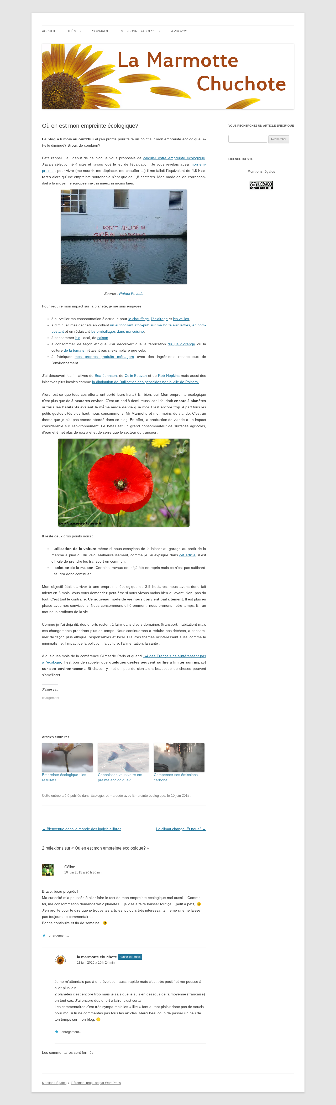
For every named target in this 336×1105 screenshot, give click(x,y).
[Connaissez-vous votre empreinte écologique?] (123, 757)
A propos (179, 31)
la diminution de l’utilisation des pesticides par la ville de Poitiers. (145, 382)
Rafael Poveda (131, 293)
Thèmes (74, 31)
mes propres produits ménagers (104, 356)
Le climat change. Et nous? (181, 829)
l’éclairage (159, 319)
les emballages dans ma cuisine (117, 331)
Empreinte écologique (148, 796)
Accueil (49, 31)
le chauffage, (139, 319)
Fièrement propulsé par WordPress (96, 1083)
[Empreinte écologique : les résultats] (67, 757)
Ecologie (97, 796)
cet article (187, 555)
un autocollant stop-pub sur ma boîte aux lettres (150, 325)
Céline (69, 867)
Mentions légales (261, 171)
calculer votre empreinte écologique (174, 158)
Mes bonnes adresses (140, 31)
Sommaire (100, 31)
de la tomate (74, 350)
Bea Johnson (106, 375)
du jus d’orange (181, 344)
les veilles (181, 319)
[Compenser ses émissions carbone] (179, 757)
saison (102, 338)
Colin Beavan (136, 375)
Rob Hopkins (169, 375)
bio (77, 338)
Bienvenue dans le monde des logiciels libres (81, 829)
